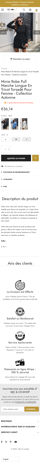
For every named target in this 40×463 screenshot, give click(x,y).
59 (5, 166)
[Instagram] (7, 442)
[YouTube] (17, 442)
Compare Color (32, 49)
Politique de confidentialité (25, 402)
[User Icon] (30, 9)
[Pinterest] (12, 442)
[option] (20, 32)
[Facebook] (3, 442)
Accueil (4, 68)
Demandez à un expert (21, 59)
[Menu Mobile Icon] (2, 9)
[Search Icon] (24, 10)
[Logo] (12, 9)
